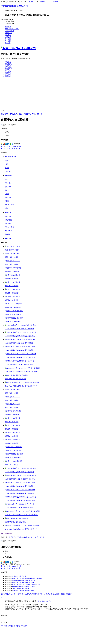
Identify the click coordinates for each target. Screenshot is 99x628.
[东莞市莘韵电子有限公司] (14, 6)
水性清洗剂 (8, 231)
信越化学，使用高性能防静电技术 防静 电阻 (27, 578)
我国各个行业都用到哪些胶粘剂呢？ (24, 580)
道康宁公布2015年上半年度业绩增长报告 (26, 584)
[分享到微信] (10, 144)
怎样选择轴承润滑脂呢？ (20, 588)
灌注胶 (39, 114)
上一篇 (11, 146)
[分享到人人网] (8, 144)
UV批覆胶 (8, 197)
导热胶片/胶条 (9, 204)
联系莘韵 (8, 43)
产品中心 (43, 2)
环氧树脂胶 (8, 220)
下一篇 (11, 148)
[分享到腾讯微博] (6, 144)
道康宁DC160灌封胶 (6, 533)
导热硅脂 (8, 187)
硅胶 (6, 160)
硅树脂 (7, 201)
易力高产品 (8, 33)
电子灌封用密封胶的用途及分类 (23, 590)
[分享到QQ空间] (1, 144)
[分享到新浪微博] (4, 144)
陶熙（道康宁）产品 (12, 29)
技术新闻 (8, 39)
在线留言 (32, 2)
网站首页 (8, 27)
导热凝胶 (8, 234)
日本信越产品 (9, 31)
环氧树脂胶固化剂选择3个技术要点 (24, 586)
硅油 (6, 208)
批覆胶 (7, 164)
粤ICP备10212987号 (44, 601)
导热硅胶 (8, 171)
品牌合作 (8, 37)
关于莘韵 (54, 2)
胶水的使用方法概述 (19, 576)
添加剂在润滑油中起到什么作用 (23, 582)
